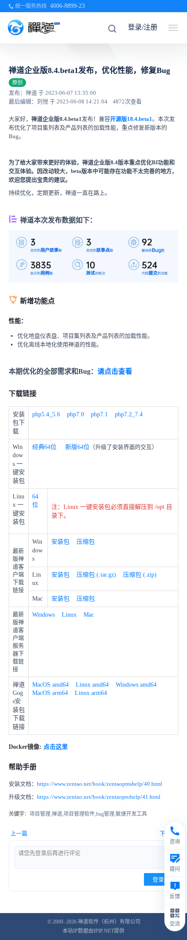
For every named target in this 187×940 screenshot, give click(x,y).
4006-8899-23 (67, 6)
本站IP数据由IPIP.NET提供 (93, 931)
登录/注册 (142, 27)
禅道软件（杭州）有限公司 (109, 922)
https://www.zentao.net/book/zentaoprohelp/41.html (98, 797)
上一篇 (18, 833)
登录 (158, 879)
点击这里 (55, 747)
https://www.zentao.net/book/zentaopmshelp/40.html (99, 784)
